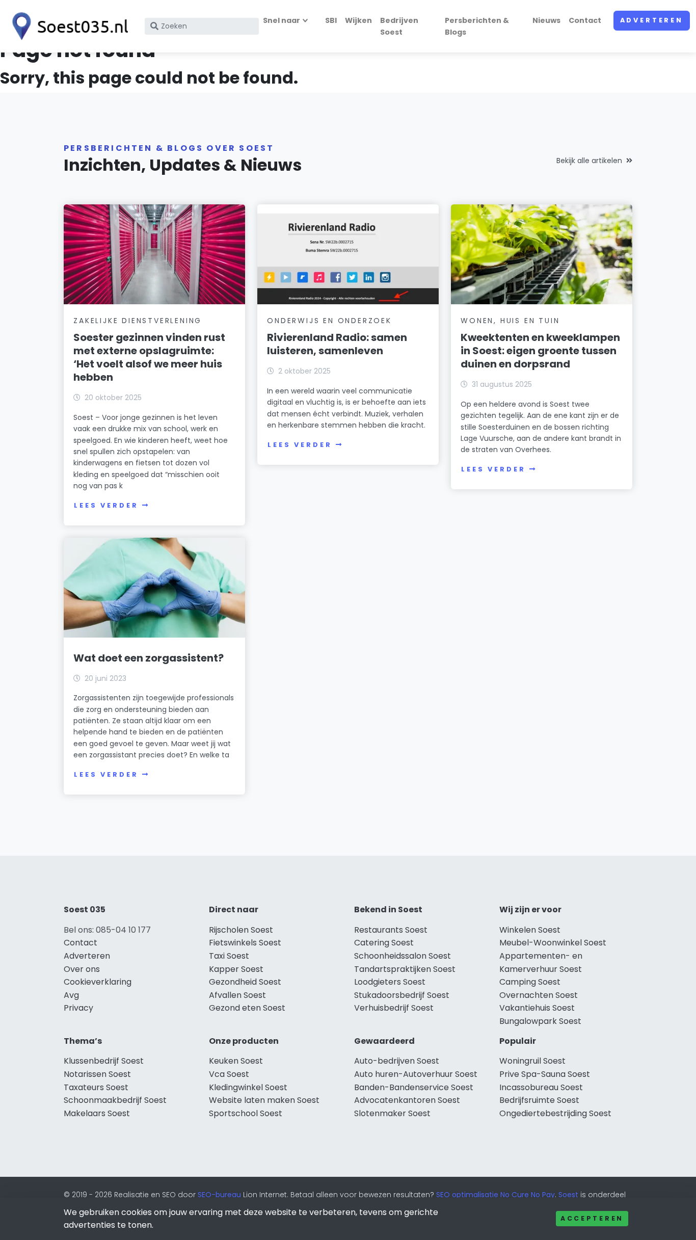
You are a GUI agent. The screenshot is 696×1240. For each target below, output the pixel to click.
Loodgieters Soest (389, 982)
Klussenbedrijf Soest (104, 1061)
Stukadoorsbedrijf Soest (401, 995)
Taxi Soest (229, 956)
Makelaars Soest (97, 1113)
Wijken (358, 20)
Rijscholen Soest (241, 930)
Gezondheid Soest (245, 982)
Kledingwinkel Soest (248, 1087)
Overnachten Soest (538, 995)
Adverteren (651, 20)
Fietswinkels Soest (245, 942)
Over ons (82, 969)
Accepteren (592, 1218)
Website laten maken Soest (264, 1100)
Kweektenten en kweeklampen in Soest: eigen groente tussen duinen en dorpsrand (540, 350)
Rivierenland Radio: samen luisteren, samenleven (337, 344)
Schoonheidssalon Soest (402, 956)
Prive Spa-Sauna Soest (544, 1074)
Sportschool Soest (245, 1113)
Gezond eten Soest (247, 1008)
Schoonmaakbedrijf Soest (115, 1100)
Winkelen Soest (529, 930)
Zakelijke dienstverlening (137, 320)
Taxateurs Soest (96, 1087)
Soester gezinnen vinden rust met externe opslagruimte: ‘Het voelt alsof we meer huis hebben (149, 357)
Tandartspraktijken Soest (405, 969)
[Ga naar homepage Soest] (67, 26)
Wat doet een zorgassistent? (148, 658)
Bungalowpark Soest (540, 1021)
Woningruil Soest (532, 1061)
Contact (585, 20)
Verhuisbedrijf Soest (394, 1008)
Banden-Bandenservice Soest (413, 1087)
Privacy (78, 1008)
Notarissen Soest (97, 1074)
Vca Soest (229, 1074)
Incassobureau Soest (541, 1087)
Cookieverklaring (97, 982)
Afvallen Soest (237, 995)
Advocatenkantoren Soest (407, 1100)
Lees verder (106, 505)
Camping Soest (529, 982)
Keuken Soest (236, 1061)
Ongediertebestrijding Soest (555, 1113)
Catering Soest (384, 942)
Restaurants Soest (390, 930)
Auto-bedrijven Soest (396, 1061)
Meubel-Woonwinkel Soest (552, 942)
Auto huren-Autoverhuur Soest (415, 1074)
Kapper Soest (236, 969)
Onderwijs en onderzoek (329, 320)
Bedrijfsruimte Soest (539, 1100)
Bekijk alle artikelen (589, 160)
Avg (71, 995)
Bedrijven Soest (399, 26)
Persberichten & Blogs (477, 26)
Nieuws (546, 20)
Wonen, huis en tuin (510, 320)
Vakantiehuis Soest (537, 1008)
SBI (331, 20)
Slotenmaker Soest (392, 1113)
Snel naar (281, 20)
